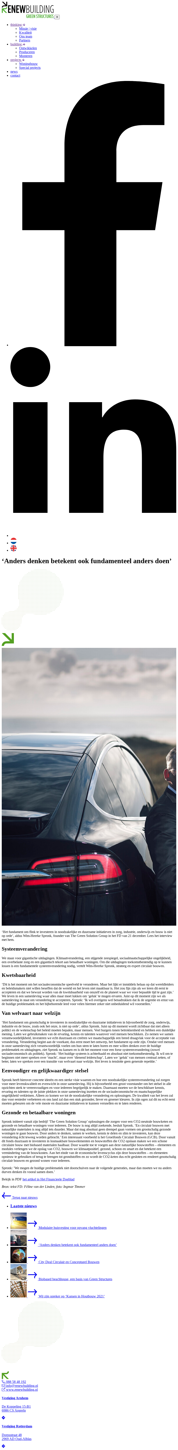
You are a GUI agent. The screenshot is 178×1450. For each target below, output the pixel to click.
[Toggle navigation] (57, 17)
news (14, 71)
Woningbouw (28, 64)
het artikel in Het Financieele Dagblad (48, 1179)
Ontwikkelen (28, 48)
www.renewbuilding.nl (21, 1389)
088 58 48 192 (15, 1382)
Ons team (25, 36)
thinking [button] (16, 24)
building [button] (16, 44)
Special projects (30, 67)
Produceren (27, 52)
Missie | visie (28, 28)
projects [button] (16, 60)
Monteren (25, 56)
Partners (24, 40)
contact (15, 75)
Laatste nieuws (23, 1206)
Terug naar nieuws (24, 1197)
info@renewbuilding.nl (21, 1385)
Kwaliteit (25, 32)
